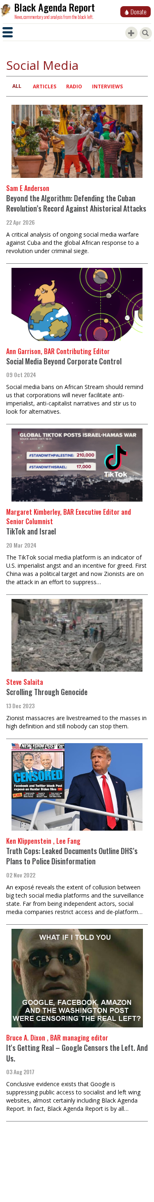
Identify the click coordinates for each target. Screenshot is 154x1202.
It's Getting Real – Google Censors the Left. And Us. (77, 1053)
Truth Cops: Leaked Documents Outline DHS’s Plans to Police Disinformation (72, 856)
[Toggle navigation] (7, 32)
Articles (44, 86)
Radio (74, 86)
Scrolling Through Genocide (46, 691)
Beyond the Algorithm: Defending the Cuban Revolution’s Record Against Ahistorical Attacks (76, 203)
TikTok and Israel (31, 531)
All (16, 86)
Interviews (107, 86)
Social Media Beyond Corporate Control (64, 361)
